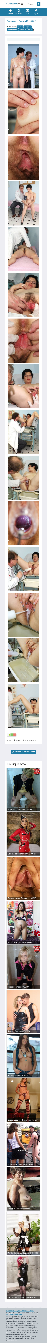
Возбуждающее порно (14, 1314)
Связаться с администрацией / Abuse (20, 1311)
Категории (19, 14)
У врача (28, 26)
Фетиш (20, 26)
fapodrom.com (13, 4)
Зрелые (23, 29)
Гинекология (13, 29)
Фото (27, 14)
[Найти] (38, 4)
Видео (36, 14)
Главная (10, 14)
